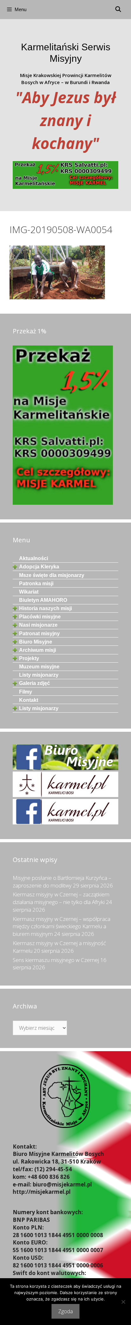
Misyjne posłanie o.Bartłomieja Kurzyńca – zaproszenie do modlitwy (62, 881)
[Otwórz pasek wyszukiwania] (118, 9)
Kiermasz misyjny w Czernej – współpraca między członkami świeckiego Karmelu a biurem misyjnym (61, 926)
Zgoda (65, 1311)
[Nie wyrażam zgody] (123, 1302)
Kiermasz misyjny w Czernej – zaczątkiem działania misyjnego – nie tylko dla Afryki (61, 898)
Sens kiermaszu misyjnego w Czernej (56, 960)
